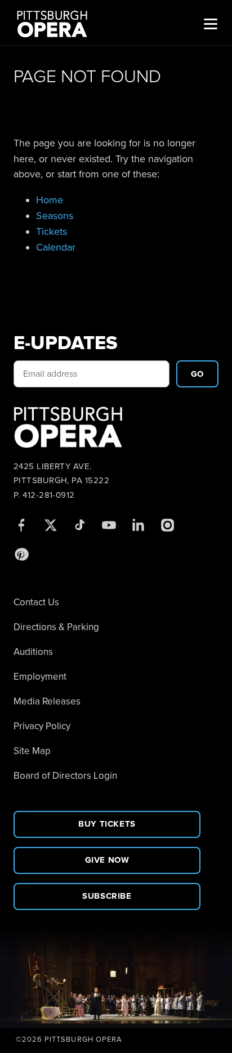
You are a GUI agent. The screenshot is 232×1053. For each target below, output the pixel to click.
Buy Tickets (107, 824)
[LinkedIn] (137, 524)
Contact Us (36, 602)
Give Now (107, 860)
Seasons (54, 215)
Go (197, 374)
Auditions (33, 652)
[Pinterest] (20, 554)
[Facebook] (20, 524)
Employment (40, 676)
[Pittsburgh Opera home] (57, 22)
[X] (50, 524)
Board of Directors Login (65, 776)
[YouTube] (108, 524)
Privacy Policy (42, 726)
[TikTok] (79, 524)
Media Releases (47, 701)
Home (49, 200)
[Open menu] (210, 22)
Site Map (32, 751)
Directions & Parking (56, 627)
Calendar (55, 247)
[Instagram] (167, 524)
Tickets (51, 231)
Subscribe (106, 896)
